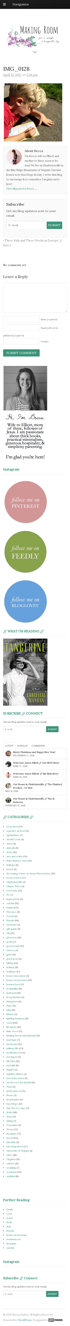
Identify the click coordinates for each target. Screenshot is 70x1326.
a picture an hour (15, 830)
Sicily (9, 1112)
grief (9, 954)
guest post (12, 958)
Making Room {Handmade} (21, 1035)
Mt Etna (10, 1061)
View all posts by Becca (21, 188)
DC (8, 894)
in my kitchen (13, 997)
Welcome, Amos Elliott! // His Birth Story (35, 773)
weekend (11, 1172)
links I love (12, 1031)
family (9, 907)
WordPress (25, 1320)
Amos (9, 843)
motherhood (13, 1052)
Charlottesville (14, 882)
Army (9, 852)
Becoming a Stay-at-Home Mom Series (28, 873)
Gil (7, 933)
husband (11, 992)
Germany (11, 924)
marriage (11, 1039)
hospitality (12, 988)
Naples (10, 1069)
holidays (11, 971)
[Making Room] (35, 51)
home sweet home (16, 980)
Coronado (12, 890)
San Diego (12, 1103)
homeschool (13, 984)
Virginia (10, 1159)
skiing (9, 1120)
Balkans (10, 864)
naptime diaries (14, 1073)
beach (9, 869)
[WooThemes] (55, 1320)
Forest (10, 916)
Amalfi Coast (13, 839)
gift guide (11, 928)
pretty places (13, 1090)
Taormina (12, 1125)
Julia (8, 1009)
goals (9, 941)
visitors (10, 1163)
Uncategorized (14, 1146)
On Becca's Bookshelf (18, 1082)
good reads (12, 945)
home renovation (15, 975)
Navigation (20, 4)
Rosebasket (12, 1099)
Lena (9, 1022)
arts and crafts (14, 856)
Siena (9, 1116)
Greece (10, 950)
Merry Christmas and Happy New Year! (34, 752)
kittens (10, 1014)
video (9, 1154)
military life (12, 1048)
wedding (11, 1167)
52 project (12, 826)
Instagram (12, 1001)
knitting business (15, 1018)
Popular (22, 745)
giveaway (11, 937)
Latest (9, 745)
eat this (10, 903)
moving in (11, 1056)
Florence (11, 911)
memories (12, 1044)
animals (10, 847)
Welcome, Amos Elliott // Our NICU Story (36, 762)
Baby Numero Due (16, 860)
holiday (10, 967)
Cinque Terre (13, 886)
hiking (9, 963)
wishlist (10, 1176)
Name (49, 319)
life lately (11, 1027)
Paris (9, 1086)
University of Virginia (17, 1150)
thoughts (11, 1133)
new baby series (15, 1078)
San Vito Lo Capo (16, 1108)
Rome (9, 1095)
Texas (9, 1129)
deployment (12, 899)
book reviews (13, 877)
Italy (8, 1005)
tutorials (11, 1142)
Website (45, 341)
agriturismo (12, 835)
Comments (38, 745)
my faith (10, 1065)
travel (9, 1137)
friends (10, 920)
